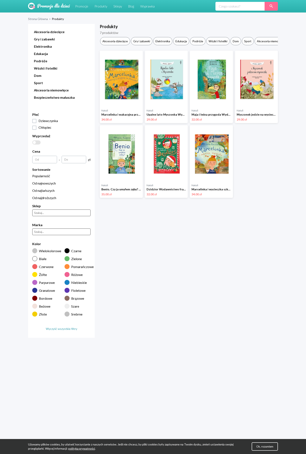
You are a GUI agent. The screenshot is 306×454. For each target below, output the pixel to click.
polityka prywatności (81, 448)
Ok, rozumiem (264, 446)
